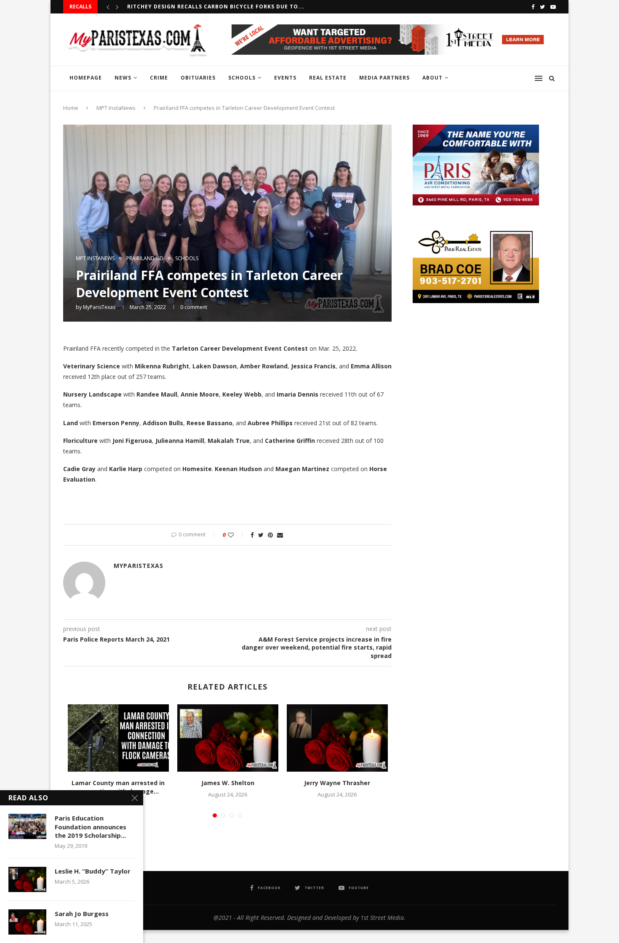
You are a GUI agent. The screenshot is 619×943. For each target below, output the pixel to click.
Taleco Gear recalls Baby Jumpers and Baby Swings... (213, 7)
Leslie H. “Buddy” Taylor (93, 871)
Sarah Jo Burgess (82, 913)
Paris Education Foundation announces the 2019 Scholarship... (90, 826)
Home (70, 108)
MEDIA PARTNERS (384, 77)
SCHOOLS (242, 77)
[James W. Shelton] (227, 738)
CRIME (159, 77)
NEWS (123, 77)
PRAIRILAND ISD (144, 258)
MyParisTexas (99, 307)
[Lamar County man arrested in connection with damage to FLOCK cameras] (118, 738)
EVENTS (285, 77)
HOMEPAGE (85, 77)
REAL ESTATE (328, 77)
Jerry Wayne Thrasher (337, 783)
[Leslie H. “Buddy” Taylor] (27, 879)
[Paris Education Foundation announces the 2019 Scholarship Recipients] (27, 826)
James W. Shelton (227, 783)
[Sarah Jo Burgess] (27, 922)
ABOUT (432, 77)
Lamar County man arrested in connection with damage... (118, 787)
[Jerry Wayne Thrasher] (337, 738)
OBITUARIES (198, 77)
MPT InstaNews (116, 108)
